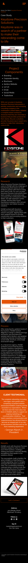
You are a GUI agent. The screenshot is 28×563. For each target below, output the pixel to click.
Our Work (7, 10)
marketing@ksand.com (14, 526)
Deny (14, 310)
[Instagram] (14, 519)
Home (2, 10)
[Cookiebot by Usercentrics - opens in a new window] (20, 252)
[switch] (24, 282)
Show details (19, 297)
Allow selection (14, 306)
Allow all (14, 301)
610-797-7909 (14, 528)
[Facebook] (11, 519)
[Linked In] (16, 519)
